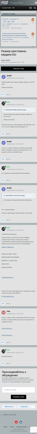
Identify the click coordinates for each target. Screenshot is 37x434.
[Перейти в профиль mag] (4, 313)
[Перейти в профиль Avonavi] (32, 20)
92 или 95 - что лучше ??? (10, 19)
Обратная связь (21, 427)
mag (8, 311)
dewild (8, 60)
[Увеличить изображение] (8, 247)
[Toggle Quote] (4, 110)
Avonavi (9, 37)
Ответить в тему (18, 68)
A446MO (9, 24)
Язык (5, 427)
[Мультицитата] (3, 94)
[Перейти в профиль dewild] (4, 77)
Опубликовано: (15, 78)
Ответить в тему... (11, 390)
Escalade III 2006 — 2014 (17, 62)
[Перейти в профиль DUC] (4, 103)
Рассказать (9, 406)
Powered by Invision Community (18, 431)
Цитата (8, 94)
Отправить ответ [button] (18, 397)
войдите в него (6, 382)
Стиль (12, 427)
